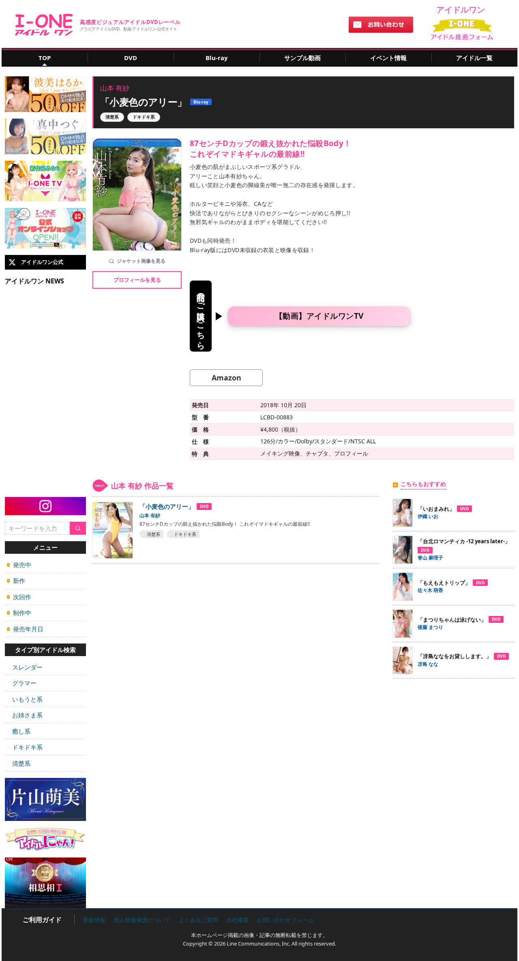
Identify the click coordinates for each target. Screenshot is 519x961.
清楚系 (18, 763)
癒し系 (18, 731)
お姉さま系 (25, 715)
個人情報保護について (142, 920)
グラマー (21, 683)
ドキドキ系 (25, 747)
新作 (16, 581)
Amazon (226, 377)
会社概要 (237, 920)
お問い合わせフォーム (285, 920)
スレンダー (25, 667)
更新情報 (94, 920)
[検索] (78, 528)
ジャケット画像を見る (141, 260)
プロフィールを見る (137, 279)
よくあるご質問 (198, 920)
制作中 (19, 613)
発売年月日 (25, 629)
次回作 (19, 597)
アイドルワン (44, 25)
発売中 (19, 565)
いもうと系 (25, 699)
